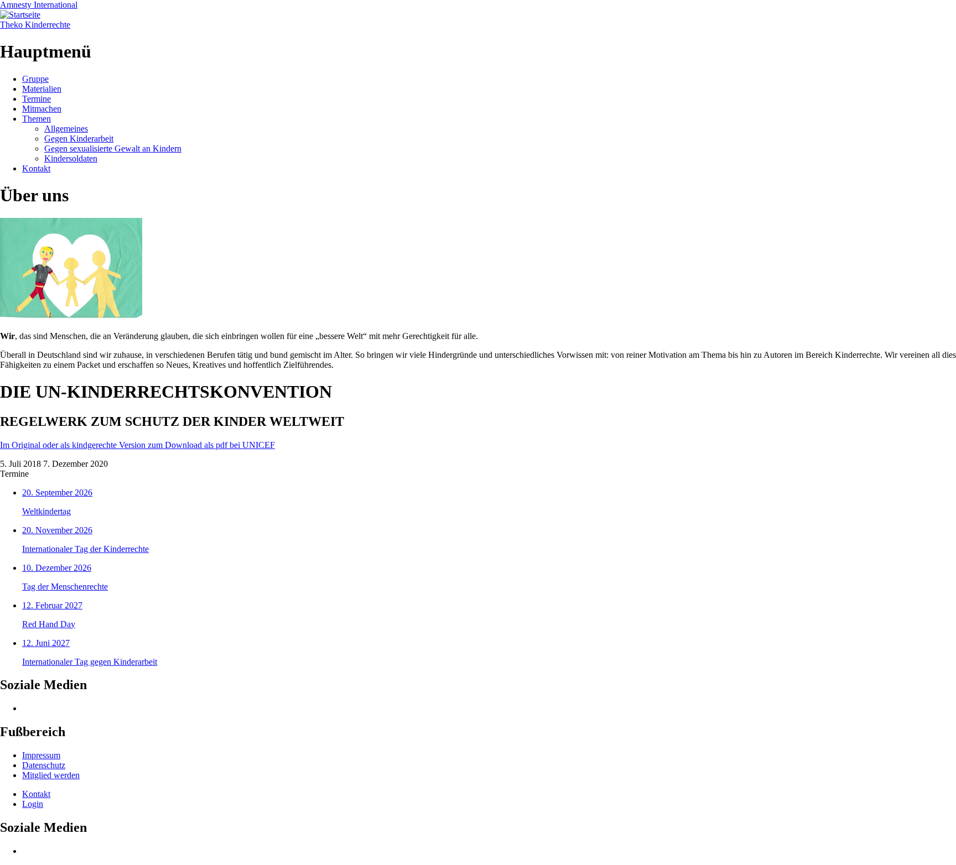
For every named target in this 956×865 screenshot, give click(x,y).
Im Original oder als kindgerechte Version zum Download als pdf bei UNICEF (137, 445)
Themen (36, 118)
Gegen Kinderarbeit (78, 138)
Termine (36, 98)
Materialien (41, 88)
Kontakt (36, 168)
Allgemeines (66, 128)
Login (32, 804)
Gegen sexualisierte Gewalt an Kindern (112, 148)
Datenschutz (43, 765)
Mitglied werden (51, 775)
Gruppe (35, 79)
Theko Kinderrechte (35, 24)
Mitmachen (41, 108)
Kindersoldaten (70, 158)
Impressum (41, 755)
